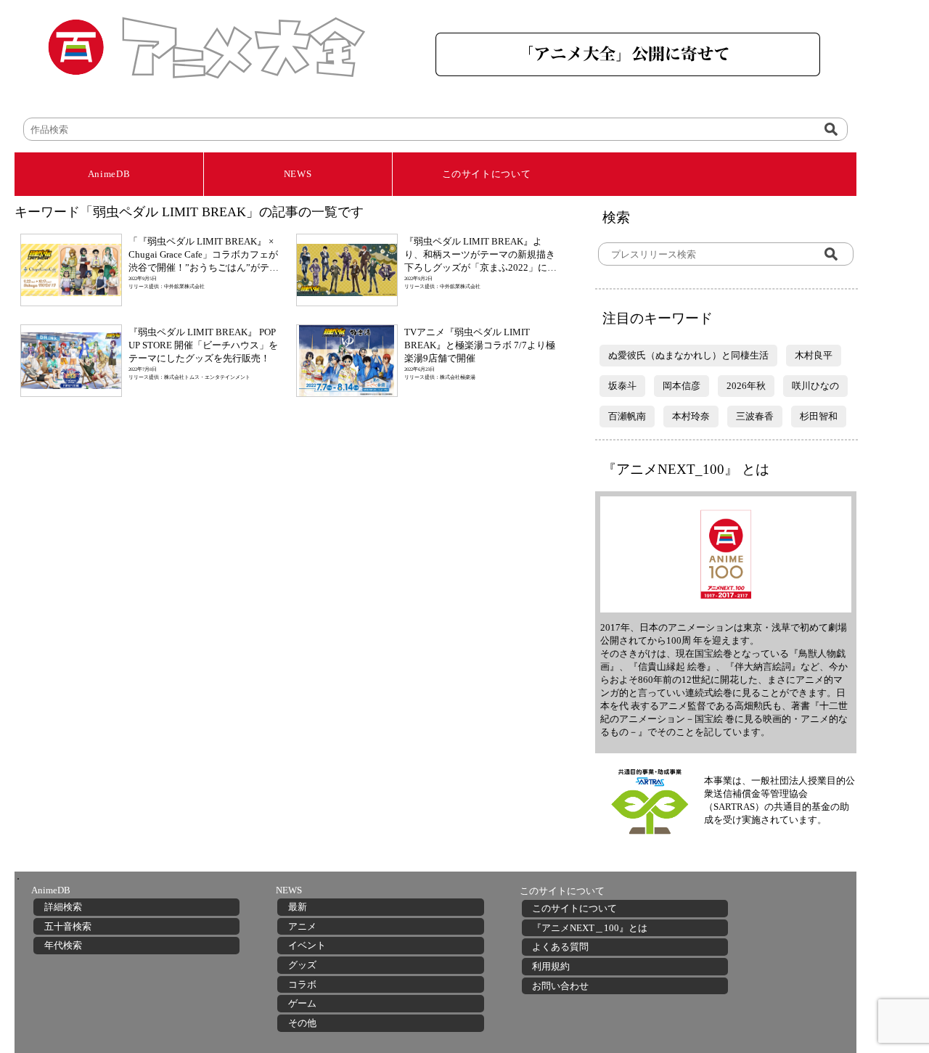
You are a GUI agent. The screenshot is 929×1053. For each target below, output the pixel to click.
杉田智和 (819, 416)
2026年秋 (746, 385)
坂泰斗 (622, 385)
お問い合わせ (560, 985)
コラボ (302, 984)
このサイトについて (486, 173)
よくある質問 (560, 946)
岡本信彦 (681, 385)
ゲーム (302, 1003)
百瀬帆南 (627, 416)
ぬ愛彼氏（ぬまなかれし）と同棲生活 (688, 355)
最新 (297, 906)
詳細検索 (63, 906)
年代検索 (63, 945)
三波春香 (755, 416)
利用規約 (551, 966)
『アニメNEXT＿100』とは (589, 927)
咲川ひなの (815, 385)
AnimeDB (109, 173)
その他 (302, 1022)
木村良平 (813, 355)
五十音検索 (67, 926)
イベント (307, 945)
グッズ (302, 964)
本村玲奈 (691, 416)
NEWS (298, 173)
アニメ (302, 926)
